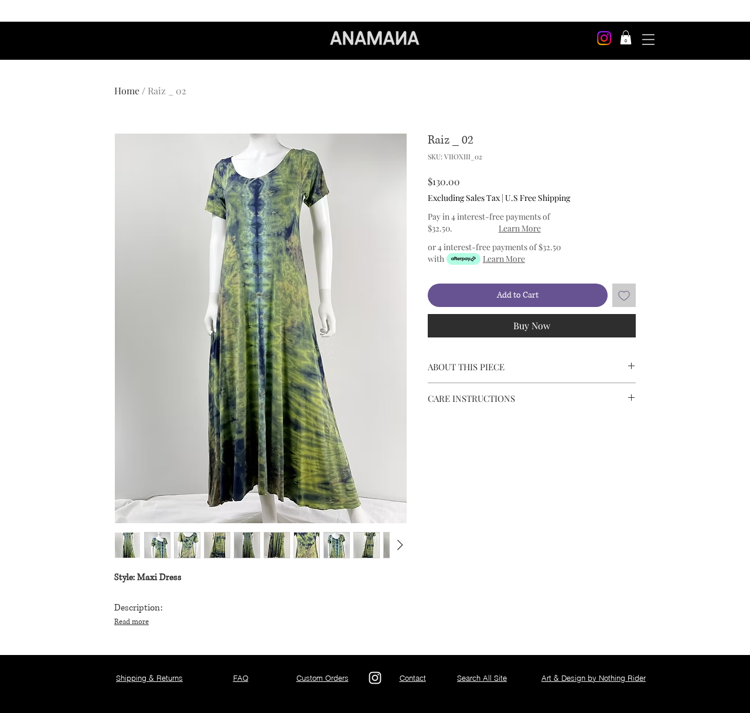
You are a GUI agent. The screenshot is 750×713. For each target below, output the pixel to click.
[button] (626, 37)
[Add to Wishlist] (624, 295)
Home (126, 90)
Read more (131, 622)
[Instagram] (604, 38)
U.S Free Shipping (537, 197)
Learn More (520, 228)
